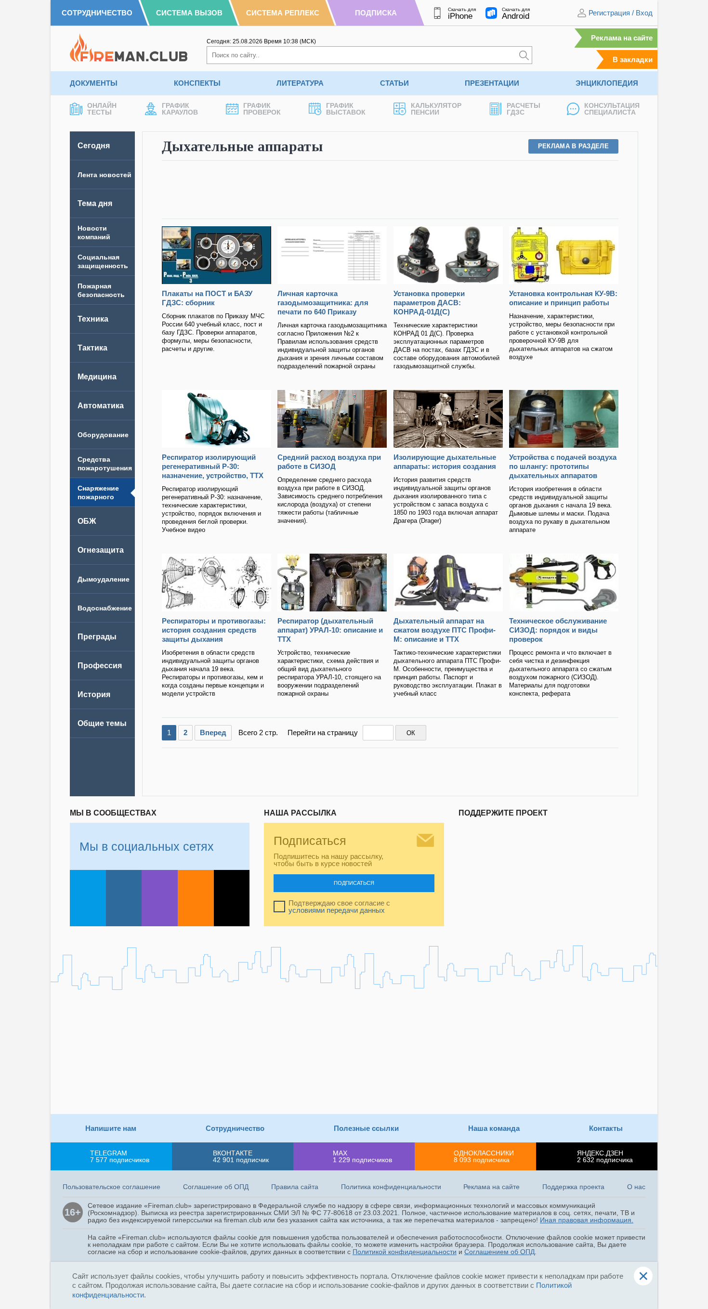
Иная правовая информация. (586, 1220)
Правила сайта (294, 1187)
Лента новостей (104, 175)
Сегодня (94, 146)
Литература (300, 83)
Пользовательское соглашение (111, 1187)
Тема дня (95, 203)
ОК (410, 733)
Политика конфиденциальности (391, 1187)
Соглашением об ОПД (499, 1252)
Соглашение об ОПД (216, 1187)
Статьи (394, 83)
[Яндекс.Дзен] (232, 898)
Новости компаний (94, 232)
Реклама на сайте (622, 38)
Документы (94, 83)
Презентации (492, 83)
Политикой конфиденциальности (405, 1252)
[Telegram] (88, 898)
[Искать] (524, 55)
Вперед (213, 732)
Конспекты (197, 83)
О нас (636, 1187)
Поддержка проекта (573, 1187)
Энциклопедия (607, 83)
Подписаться (354, 883)
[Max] (160, 898)
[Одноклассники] (196, 898)
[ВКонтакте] (124, 898)
